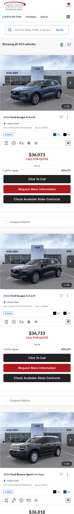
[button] (12, 16)
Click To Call (37, 179)
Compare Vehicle (20, 221)
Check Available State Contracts (37, 199)
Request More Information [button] (37, 189)
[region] (37, 170)
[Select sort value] (68, 44)
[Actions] (67, 117)
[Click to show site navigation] (68, 17)
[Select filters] (61, 44)
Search (59, 29)
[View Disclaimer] (36, 143)
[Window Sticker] (68, 143)
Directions (31, 17)
